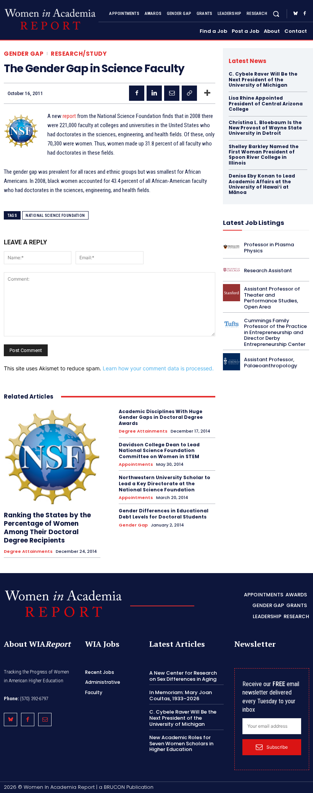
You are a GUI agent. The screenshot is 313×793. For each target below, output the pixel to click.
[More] (207, 93)
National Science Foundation (55, 215)
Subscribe (277, 747)
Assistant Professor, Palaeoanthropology (270, 362)
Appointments (136, 464)
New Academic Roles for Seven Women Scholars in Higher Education (181, 743)
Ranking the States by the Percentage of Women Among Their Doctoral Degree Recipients (47, 527)
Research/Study (78, 54)
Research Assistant (268, 270)
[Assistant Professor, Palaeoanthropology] (231, 361)
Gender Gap (24, 54)
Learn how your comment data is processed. (158, 368)
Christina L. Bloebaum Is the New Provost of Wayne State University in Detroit (265, 128)
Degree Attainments (28, 551)
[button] (276, 13)
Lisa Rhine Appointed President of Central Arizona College (266, 103)
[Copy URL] (189, 93)
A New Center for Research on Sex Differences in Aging (183, 676)
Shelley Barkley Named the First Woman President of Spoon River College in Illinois (263, 154)
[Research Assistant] (231, 269)
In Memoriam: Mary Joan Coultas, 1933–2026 (180, 695)
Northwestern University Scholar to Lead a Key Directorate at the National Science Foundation (164, 483)
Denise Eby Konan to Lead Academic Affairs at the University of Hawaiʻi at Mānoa (262, 184)
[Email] (171, 93)
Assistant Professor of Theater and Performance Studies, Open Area (272, 297)
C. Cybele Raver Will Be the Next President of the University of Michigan (263, 79)
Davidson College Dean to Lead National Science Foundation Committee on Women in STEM (159, 450)
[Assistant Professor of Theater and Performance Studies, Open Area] (231, 292)
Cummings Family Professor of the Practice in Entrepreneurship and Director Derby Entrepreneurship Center (275, 332)
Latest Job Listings (253, 222)
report (69, 116)
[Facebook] (304, 13)
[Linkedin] (154, 93)
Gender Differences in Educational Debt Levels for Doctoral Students (163, 513)
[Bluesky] (295, 13)
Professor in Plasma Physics (269, 247)
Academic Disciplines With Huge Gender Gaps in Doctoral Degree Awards (161, 417)
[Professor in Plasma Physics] (231, 246)
